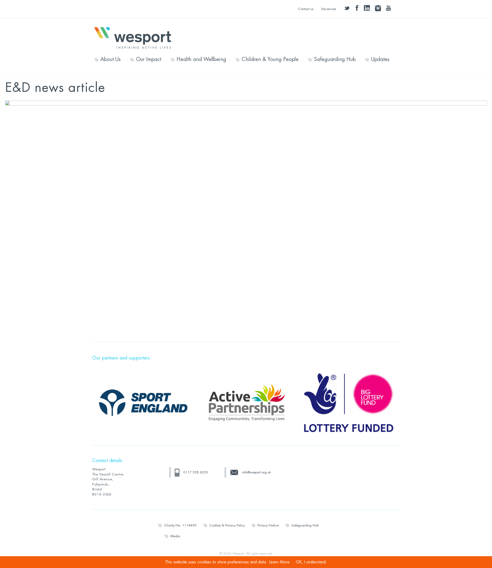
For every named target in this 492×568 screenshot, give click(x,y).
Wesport (135, 37)
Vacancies (328, 9)
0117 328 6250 (195, 472)
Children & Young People (270, 59)
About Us (110, 59)
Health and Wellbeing (201, 59)
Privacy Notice (268, 525)
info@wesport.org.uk (256, 472)
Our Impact (148, 59)
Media (175, 536)
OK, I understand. (311, 562)
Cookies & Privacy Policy (227, 525)
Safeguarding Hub (335, 59)
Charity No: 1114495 (180, 525)
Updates (380, 59)
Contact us (305, 9)
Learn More (279, 562)
